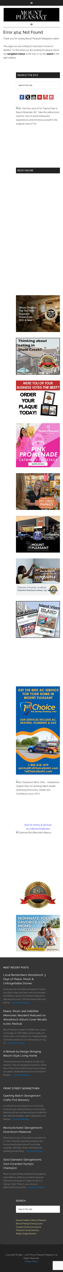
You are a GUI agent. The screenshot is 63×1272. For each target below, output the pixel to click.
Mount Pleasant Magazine (31, 14)
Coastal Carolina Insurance (28, 1227)
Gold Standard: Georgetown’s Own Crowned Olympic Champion (22, 1164)
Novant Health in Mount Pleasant (31, 1220)
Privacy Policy (31, 1261)
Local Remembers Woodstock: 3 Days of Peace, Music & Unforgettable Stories (24, 979)
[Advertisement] (38, 662)
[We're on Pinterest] (39, 98)
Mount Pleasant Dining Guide (29, 1223)
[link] (38, 853)
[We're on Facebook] (22, 98)
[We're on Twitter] (27, 98)
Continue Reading (20, 1002)
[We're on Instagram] (51, 98)
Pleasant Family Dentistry (27, 1230)
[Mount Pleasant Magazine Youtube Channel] (33, 98)
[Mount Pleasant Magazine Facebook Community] (45, 98)
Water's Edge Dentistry (26, 1233)
